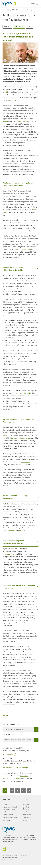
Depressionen (11, 100)
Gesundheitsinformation (10, 807)
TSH (17, 116)
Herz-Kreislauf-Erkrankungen (20, 438)
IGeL (4, 567)
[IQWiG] (9, 830)
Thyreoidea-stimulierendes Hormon (15, 119)
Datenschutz (27, 815)
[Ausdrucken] (5, 790)
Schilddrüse (7, 92)
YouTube (16, 778)
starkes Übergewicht (23, 249)
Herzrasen (22, 530)
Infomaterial (27, 817)
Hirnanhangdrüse (23, 121)
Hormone (6, 681)
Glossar (25, 820)
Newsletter (24, 776)
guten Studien (25, 462)
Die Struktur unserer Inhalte (9, 811)
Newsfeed (6, 778)
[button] (12, 790)
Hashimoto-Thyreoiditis (23, 393)
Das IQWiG (6, 804)
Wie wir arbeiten (8, 815)
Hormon (6, 121)
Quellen (5, 716)
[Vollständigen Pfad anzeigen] (8, 10)
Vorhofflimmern (8, 530)
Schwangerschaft (9, 554)
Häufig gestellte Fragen (10, 817)
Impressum (6, 820)
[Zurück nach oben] (36, 799)
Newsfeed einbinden (26, 808)
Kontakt (25, 812)
